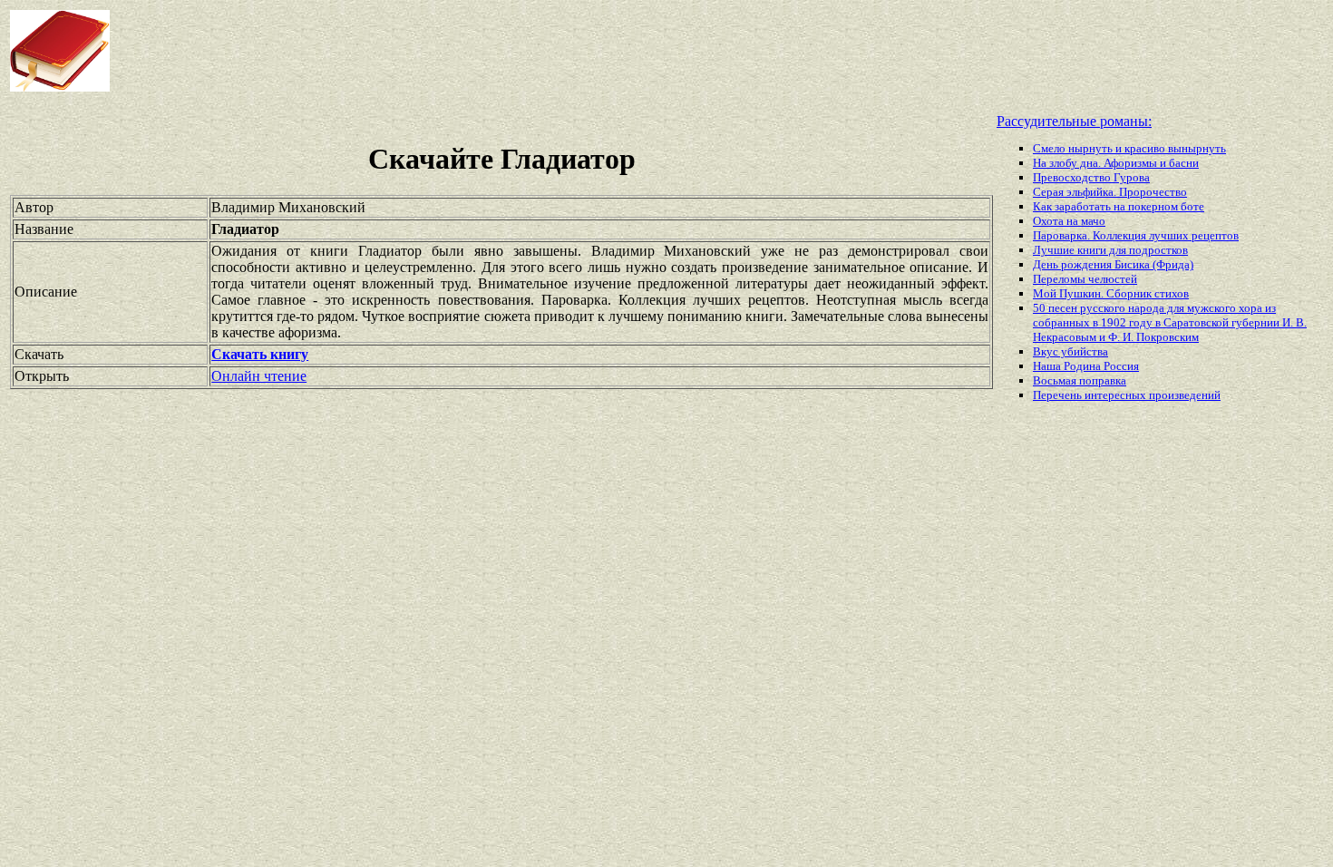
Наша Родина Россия (1086, 366)
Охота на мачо (1069, 221)
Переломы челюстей (1085, 279)
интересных (1117, 395)
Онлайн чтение (258, 376)
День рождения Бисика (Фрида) (1113, 264)
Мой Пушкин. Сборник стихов (1111, 293)
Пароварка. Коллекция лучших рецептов (1136, 235)
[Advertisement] (535, 51)
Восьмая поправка (1079, 380)
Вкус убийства (1070, 351)
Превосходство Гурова (1091, 177)
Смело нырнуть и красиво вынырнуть (1129, 148)
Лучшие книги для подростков (1110, 250)
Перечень (1059, 395)
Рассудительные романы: (1074, 121)
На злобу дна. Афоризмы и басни (1116, 163)
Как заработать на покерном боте (1118, 206)
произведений (1185, 395)
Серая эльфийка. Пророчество (1110, 192)
